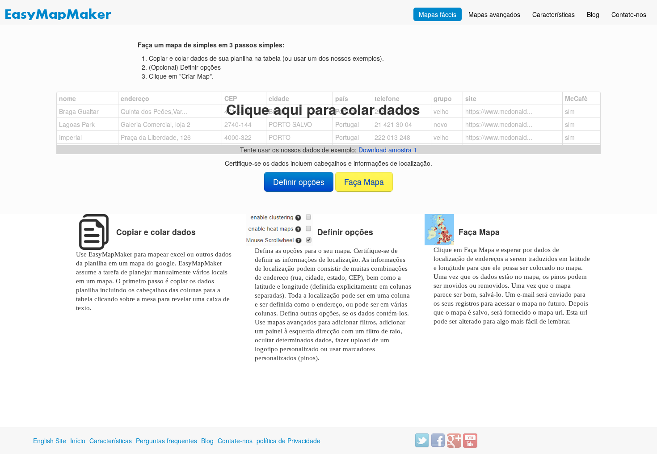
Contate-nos (628, 14)
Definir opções (298, 181)
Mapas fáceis (437, 14)
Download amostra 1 (387, 149)
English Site (49, 440)
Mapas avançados (494, 14)
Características (553, 14)
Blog (593, 14)
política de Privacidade (288, 440)
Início (77, 440)
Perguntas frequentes (166, 440)
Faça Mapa (364, 181)
